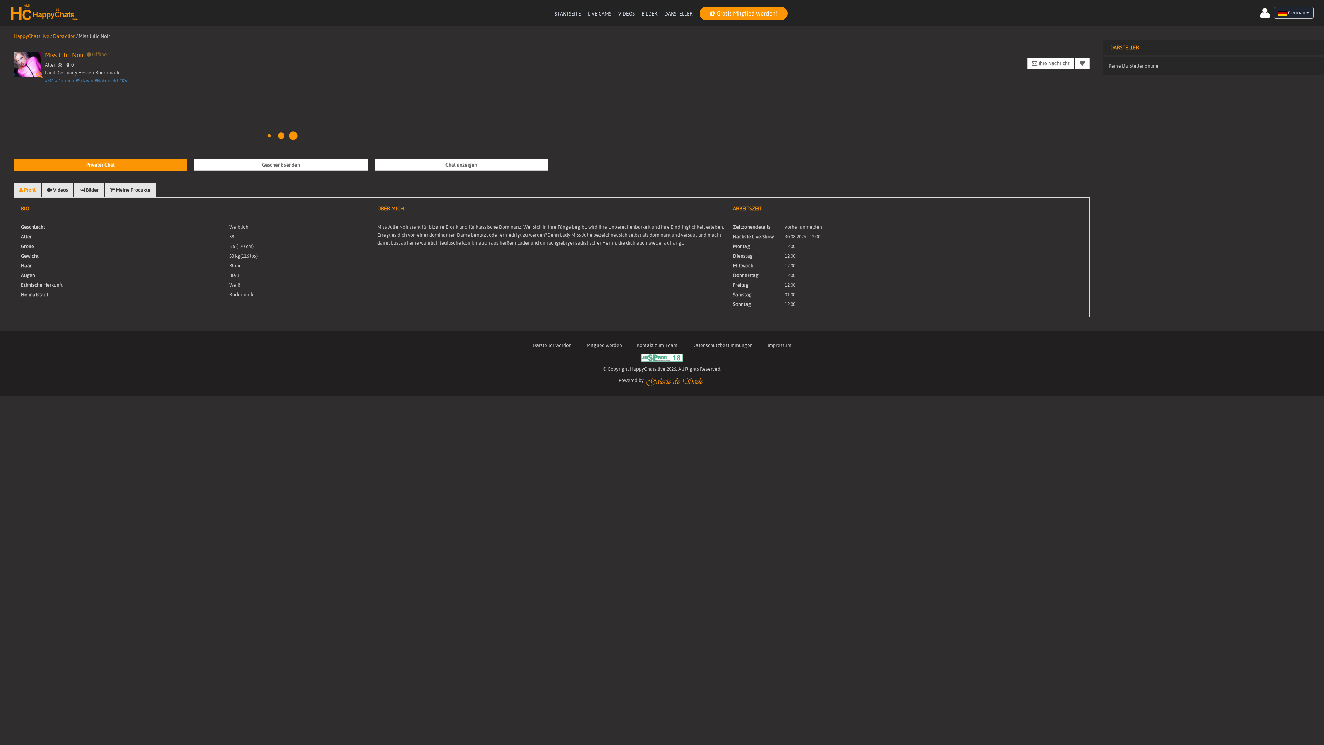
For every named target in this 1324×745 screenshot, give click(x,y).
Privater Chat (100, 165)
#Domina (64, 81)
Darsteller (678, 14)
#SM (49, 81)
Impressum (779, 345)
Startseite (568, 14)
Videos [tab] (60, 190)
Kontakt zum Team (657, 345)
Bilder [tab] (92, 190)
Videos (626, 14)
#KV (123, 81)
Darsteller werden (552, 345)
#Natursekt (106, 81)
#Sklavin (84, 81)
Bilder (650, 14)
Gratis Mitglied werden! (746, 13)
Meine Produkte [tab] (132, 190)
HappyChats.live (31, 36)
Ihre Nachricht (1053, 63)
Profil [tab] (29, 190)
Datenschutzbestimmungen (722, 345)
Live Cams (599, 14)
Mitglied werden (604, 345)
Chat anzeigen (461, 165)
